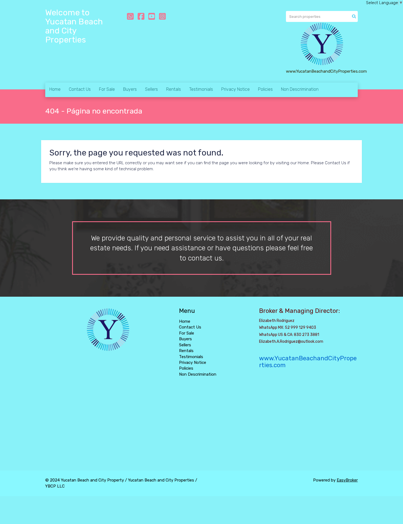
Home (55, 89)
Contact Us (80, 89)
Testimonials (201, 89)
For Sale (107, 89)
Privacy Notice (235, 89)
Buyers (130, 89)
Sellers (151, 89)
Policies (265, 89)
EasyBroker (347, 480)
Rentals (173, 89)
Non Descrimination (300, 89)
